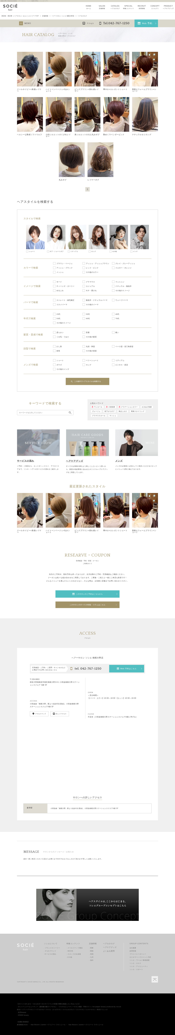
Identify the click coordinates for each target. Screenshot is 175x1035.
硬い (117, 332)
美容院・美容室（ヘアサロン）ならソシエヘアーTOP (20, 16)
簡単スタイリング (137, 411)
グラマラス (90, 282)
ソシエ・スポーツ (136, 969)
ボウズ (59, 365)
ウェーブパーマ (121, 300)
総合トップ (21, 1009)
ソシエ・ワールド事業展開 (140, 960)
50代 (58, 318)
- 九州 (91, 957)
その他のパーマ (92, 304)
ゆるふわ (60, 290)
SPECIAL (128, 7)
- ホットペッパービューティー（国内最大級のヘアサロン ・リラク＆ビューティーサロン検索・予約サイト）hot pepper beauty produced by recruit (69, 1006)
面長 (58, 351)
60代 (88, 318)
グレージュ (96, 411)
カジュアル (90, 286)
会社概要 (133, 948)
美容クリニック (102, 1009)
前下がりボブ (110, 411)
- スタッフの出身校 (73, 954)
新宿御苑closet (22, 1024)
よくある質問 (109, 951)
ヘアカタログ (109, 943)
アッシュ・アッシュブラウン (97, 263)
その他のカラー (92, 272)
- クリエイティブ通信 (74, 948)
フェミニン (119, 282)
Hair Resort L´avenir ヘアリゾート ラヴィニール (48, 1024)
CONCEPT (155, 7)
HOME (88, 7)
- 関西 (91, 951)
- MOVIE (69, 951)
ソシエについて (50, 943)
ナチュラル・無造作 (123, 286)
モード (59, 282)
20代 (58, 314)
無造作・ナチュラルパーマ (96, 300)
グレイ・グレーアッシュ (125, 263)
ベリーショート (92, 360)
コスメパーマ (61, 304)
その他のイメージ (122, 290)
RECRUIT (142, 7)
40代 (117, 314)
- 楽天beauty (21, 1012)
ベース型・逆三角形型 (124, 346)
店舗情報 (45, 16)
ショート (60, 360)
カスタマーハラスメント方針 (140, 957)
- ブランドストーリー (52, 948)
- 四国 (91, 954)
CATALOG (115, 7)
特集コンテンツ (73, 943)
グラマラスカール (98, 415)
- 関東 (91, 948)
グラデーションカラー (129, 407)
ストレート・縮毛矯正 (65, 300)
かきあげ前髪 (147, 407)
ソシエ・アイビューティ (139, 966)
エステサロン (90, 1009)
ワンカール (98, 407)
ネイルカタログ (68, 1009)
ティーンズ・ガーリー (65, 286)
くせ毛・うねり (62, 337)
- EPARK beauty (23, 1015)
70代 (117, 318)
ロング (88, 365)
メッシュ (60, 272)
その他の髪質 (91, 337)
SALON (102, 7)
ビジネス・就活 (121, 365)
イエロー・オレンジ (123, 268)
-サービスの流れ (50, 954)
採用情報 (133, 951)
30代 (88, 314)
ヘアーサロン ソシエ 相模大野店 (63, 16)
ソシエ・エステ (135, 963)
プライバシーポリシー (138, 954)
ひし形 (59, 346)
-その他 (69, 957)
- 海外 (91, 960)
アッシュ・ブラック (64, 268)
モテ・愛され (91, 290)
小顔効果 (111, 407)
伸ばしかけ (123, 411)
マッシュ (113, 415)
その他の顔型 (91, 351)
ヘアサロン (30, 1009)
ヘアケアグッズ (110, 947)
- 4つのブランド (50, 951)
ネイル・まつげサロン (54, 1009)
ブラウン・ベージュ (64, 263)
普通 (88, 332)
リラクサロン (80, 1009)
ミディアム (119, 360)
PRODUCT (168, 7)
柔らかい (60, 332)
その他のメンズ (62, 369)
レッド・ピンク (92, 268)
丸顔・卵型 (90, 346)
